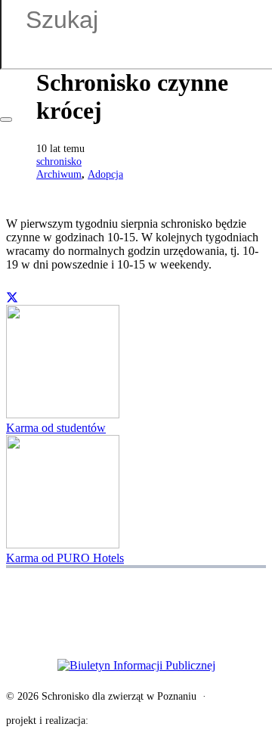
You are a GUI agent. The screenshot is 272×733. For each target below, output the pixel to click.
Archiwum (59, 174)
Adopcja (105, 174)
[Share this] (12, 297)
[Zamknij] (6, 119)
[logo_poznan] (136, 586)
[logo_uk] (136, 622)
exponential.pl (121, 720)
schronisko (59, 161)
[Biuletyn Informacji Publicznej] (136, 666)
